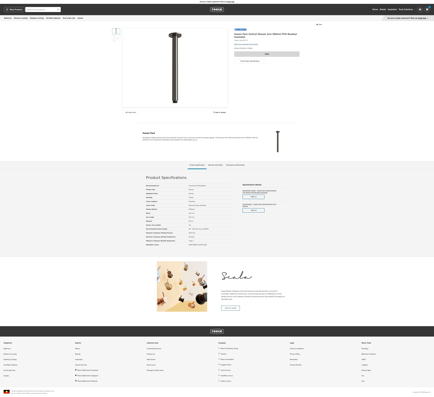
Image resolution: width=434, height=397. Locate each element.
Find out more (230, 308)
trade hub (230, 2)
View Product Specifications (249, 61)
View (253, 197)
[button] (225, 67)
